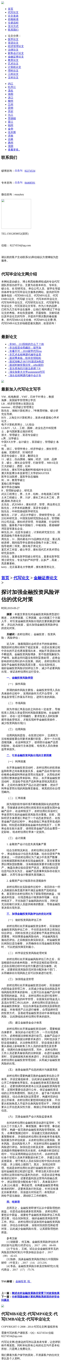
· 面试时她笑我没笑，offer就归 (25, 365)
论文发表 (13, 15)
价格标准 (13, 19)
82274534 (30, 170)
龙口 (10, 97)
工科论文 (13, 74)
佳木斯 (12, 132)
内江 (10, 83)
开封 (10, 111)
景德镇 (12, 118)
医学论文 (13, 39)
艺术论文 (13, 63)
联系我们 (13, 29)
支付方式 (13, 26)
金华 (10, 128)
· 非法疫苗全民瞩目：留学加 (24, 347)
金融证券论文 (16, 56)
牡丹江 (12, 87)
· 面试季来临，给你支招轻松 (24, 358)
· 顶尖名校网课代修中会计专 (24, 375)
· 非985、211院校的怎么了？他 (26, 344)
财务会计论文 (16, 53)
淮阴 (10, 146)
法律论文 (13, 49)
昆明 (10, 108)
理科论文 (13, 70)
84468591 (30, 182)
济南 (10, 135)
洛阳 (10, 94)
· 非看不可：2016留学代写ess (25, 351)
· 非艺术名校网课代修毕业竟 (24, 354)
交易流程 (13, 22)
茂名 (10, 90)
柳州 (10, 101)
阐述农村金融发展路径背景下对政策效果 (36, 1293)
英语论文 (13, 42)
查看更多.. (14, 149)
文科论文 (13, 77)
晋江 (10, 121)
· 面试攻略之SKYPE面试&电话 (26, 361)
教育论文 (13, 60)
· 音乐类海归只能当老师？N (24, 368)
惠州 (10, 142)
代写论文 (13, 12)
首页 (10, 8)
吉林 (10, 139)
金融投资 (21, 1281)
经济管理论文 (16, 46)
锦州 (10, 125)
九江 (10, 114)
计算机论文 (14, 67)
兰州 (10, 104)
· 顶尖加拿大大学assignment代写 (26, 372)
